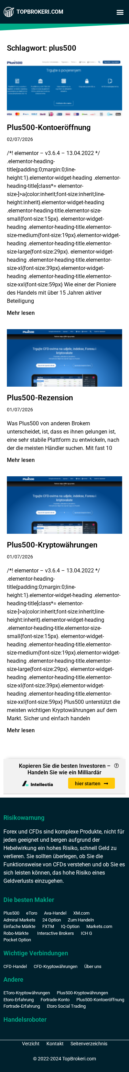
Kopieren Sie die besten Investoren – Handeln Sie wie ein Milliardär (64, 769)
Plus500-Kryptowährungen (52, 545)
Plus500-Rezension (40, 397)
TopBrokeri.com (40, 12)
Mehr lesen (21, 313)
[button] (120, 12)
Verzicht (31, 1043)
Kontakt (55, 1043)
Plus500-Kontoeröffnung (49, 127)
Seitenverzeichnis (89, 1043)
